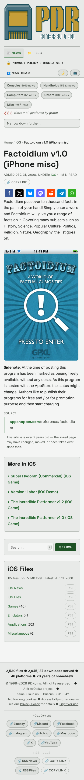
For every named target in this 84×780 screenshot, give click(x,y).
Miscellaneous (18, 633)
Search (65, 547)
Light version (69, 704)
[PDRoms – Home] (42, 22)
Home (8, 142)
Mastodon (66, 733)
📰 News (14, 53)
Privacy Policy (30, 704)
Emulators (15, 615)
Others (56, 95)
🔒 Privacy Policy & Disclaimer (35, 63)
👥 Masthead (18, 73)
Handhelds (59, 85)
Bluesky (17, 724)
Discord (40, 724)
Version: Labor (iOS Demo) (34, 491)
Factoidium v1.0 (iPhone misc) (35, 159)
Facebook (65, 724)
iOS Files (14, 597)
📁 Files (35, 53)
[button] (9, 193)
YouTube (49, 743)
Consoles (21, 85)
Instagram (18, 733)
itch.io (42, 733)
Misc (17, 104)
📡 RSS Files (27, 770)
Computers (21, 95)
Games (13, 606)
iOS (18, 142)
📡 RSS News (27, 761)
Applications (17, 624)
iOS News (15, 588)
